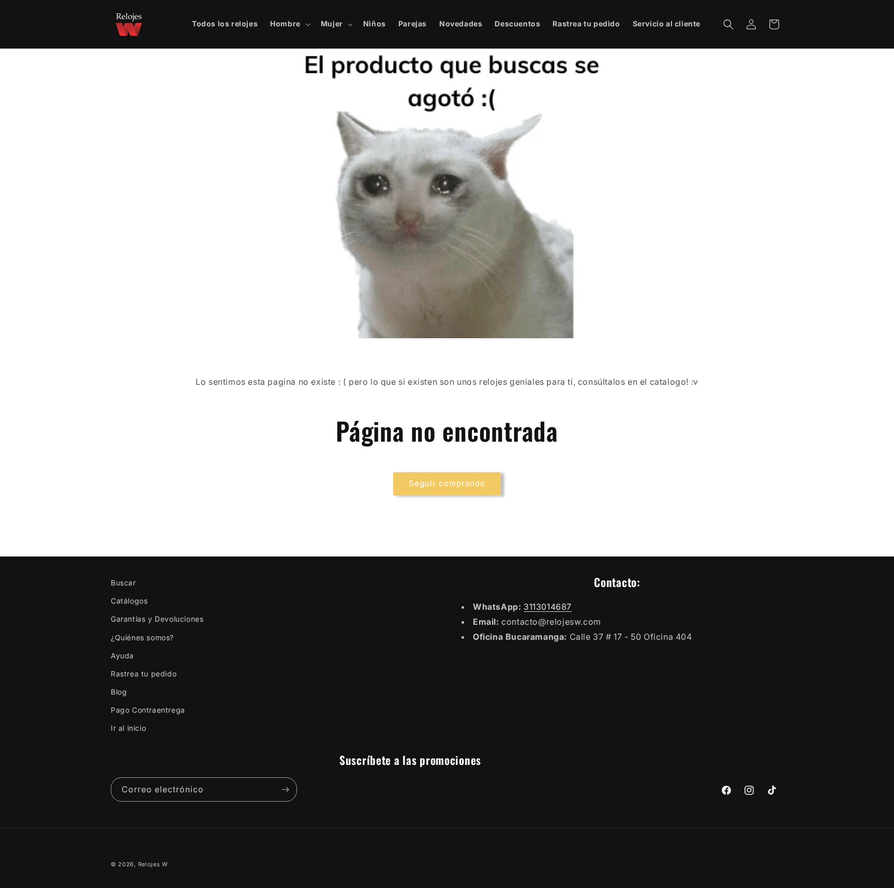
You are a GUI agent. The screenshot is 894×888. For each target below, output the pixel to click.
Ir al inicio (128, 728)
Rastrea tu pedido (143, 673)
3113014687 (548, 606)
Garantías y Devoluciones (157, 618)
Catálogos (129, 600)
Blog (119, 691)
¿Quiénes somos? (142, 637)
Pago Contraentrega (148, 709)
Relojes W (153, 864)
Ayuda (122, 655)
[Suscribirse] (285, 789)
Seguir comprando (447, 483)
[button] (289, 24)
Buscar (123, 582)
